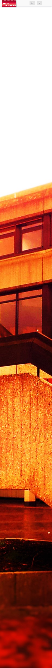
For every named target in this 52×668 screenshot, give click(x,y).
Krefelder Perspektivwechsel (9, 4)
